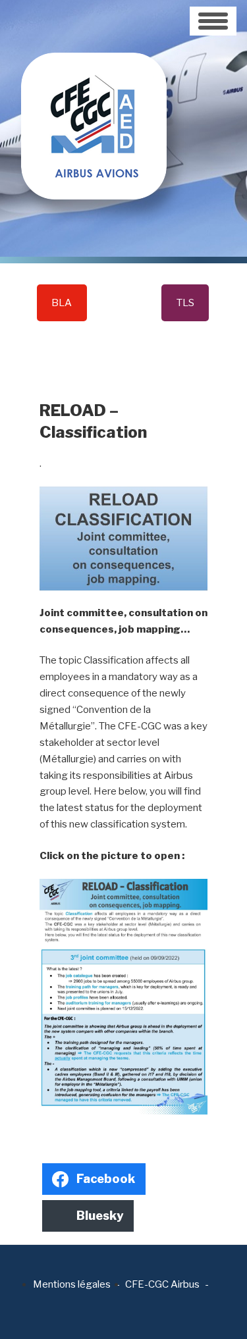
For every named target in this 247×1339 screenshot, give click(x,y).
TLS (185, 303)
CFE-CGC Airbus (162, 1284)
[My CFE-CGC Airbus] (94, 99)
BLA (61, 303)
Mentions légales (72, 1284)
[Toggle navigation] (213, 21)
